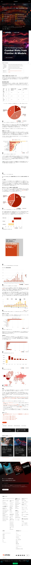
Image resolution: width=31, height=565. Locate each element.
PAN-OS (11, 510)
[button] (8, 29)
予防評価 (23, 521)
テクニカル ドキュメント (19, 546)
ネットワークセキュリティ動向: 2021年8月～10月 (9, 419)
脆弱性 (24, 26)
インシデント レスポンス (24, 522)
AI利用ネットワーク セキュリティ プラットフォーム (8, 498)
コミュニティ (17, 534)
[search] (29, 1)
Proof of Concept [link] (24, 425)
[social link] (16, 555)
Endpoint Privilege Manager (24, 504)
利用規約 (11, 485)
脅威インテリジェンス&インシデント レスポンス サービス (25, 519)
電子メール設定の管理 (18, 539)
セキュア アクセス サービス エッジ (12, 514)
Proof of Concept (20, 27)
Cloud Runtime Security (17, 507)
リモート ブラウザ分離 (12, 527)
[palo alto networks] (15, 1)
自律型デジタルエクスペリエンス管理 (12, 520)
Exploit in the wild (10, 27)
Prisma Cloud (16, 508)
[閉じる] (30, 560)
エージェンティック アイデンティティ (25, 509)
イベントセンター (18, 538)
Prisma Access (11, 523)
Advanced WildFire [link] (6, 16)
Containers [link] (4, 451)
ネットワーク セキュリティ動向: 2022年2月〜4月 (9, 417)
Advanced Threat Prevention (5, 508)
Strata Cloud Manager (11, 507)
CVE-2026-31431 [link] (9, 451)
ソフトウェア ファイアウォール (12, 505)
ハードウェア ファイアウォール (12, 503)
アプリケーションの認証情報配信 (25, 514)
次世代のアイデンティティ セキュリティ (25, 499)
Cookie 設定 (15, 563)
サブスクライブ (5, 489)
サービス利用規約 (22, 486)
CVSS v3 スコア (24, 190)
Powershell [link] (17, 453)
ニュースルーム (4, 542)
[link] (3, 6)
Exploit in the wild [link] (10, 425)
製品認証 (17, 542)
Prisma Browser (12, 524)
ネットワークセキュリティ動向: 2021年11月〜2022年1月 (10, 418)
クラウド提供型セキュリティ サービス (5, 506)
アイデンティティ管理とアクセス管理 (25, 502)
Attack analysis (6, 27)
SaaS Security (4, 520)
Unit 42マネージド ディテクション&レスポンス (18, 518)
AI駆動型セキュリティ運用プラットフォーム (17, 499)
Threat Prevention (14, 397)
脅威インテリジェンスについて (25, 525)
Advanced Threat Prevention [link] (8, 14)
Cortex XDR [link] (5, 18)
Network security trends (15, 27)
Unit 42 (17, 547)
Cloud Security (17, 500)
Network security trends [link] (17, 425)
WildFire (18, 397)
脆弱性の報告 (17, 543)
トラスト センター (5, 558)
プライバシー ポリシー (16, 485)
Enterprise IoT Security (5, 516)
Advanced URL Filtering (22, 397)
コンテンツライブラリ (18, 535)
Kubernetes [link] (4, 452)
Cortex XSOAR (17, 514)
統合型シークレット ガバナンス (25, 512)
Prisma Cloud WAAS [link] (20, 20)
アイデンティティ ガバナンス (25, 506)
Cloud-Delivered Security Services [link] (22, 16)
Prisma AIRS (4, 502)
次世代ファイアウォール (8, 397)
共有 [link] (7, 28)
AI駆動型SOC (16, 510)
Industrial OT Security (5, 519)
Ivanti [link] (29, 452)
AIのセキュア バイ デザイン (5, 501)
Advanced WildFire (5, 511)
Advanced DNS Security (4, 513)
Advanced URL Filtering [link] (21, 14)
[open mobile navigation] (2, 1)
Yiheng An (6, 26)
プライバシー (4, 557)
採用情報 (4, 534)
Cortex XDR (13, 398)
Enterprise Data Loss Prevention (5, 515)
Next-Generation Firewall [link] (21, 18)
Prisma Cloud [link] (6, 20)
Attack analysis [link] (5, 425)
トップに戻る (4, 422)
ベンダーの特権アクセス (24, 516)
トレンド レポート (21, 26)
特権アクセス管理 (24, 500)
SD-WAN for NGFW (11, 509)
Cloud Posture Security (17, 505)
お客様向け (4, 538)
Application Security (17, 503)
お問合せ (4, 535)
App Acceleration (11, 517)
